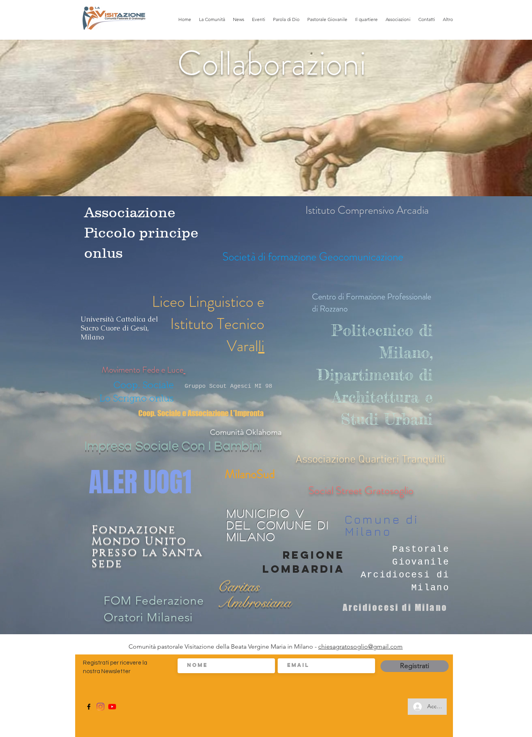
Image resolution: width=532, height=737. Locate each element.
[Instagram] (100, 707)
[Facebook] (89, 707)
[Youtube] (112, 707)
